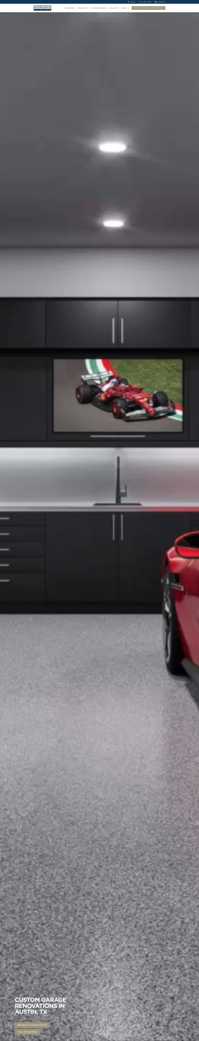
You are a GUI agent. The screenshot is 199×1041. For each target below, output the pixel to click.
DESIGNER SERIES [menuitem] (98, 8)
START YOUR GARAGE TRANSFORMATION (148, 8)
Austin (132, 2)
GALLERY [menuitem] (113, 8)
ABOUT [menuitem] (124, 8)
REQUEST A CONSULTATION (32, 1025)
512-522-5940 (145, 2)
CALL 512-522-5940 (27, 1032)
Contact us (161, 2)
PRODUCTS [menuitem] (82, 8)
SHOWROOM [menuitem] (70, 8)
